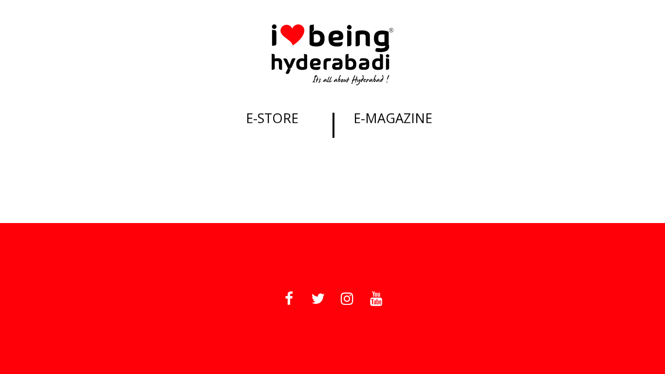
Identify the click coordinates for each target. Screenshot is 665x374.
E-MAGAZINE (392, 118)
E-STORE (272, 118)
